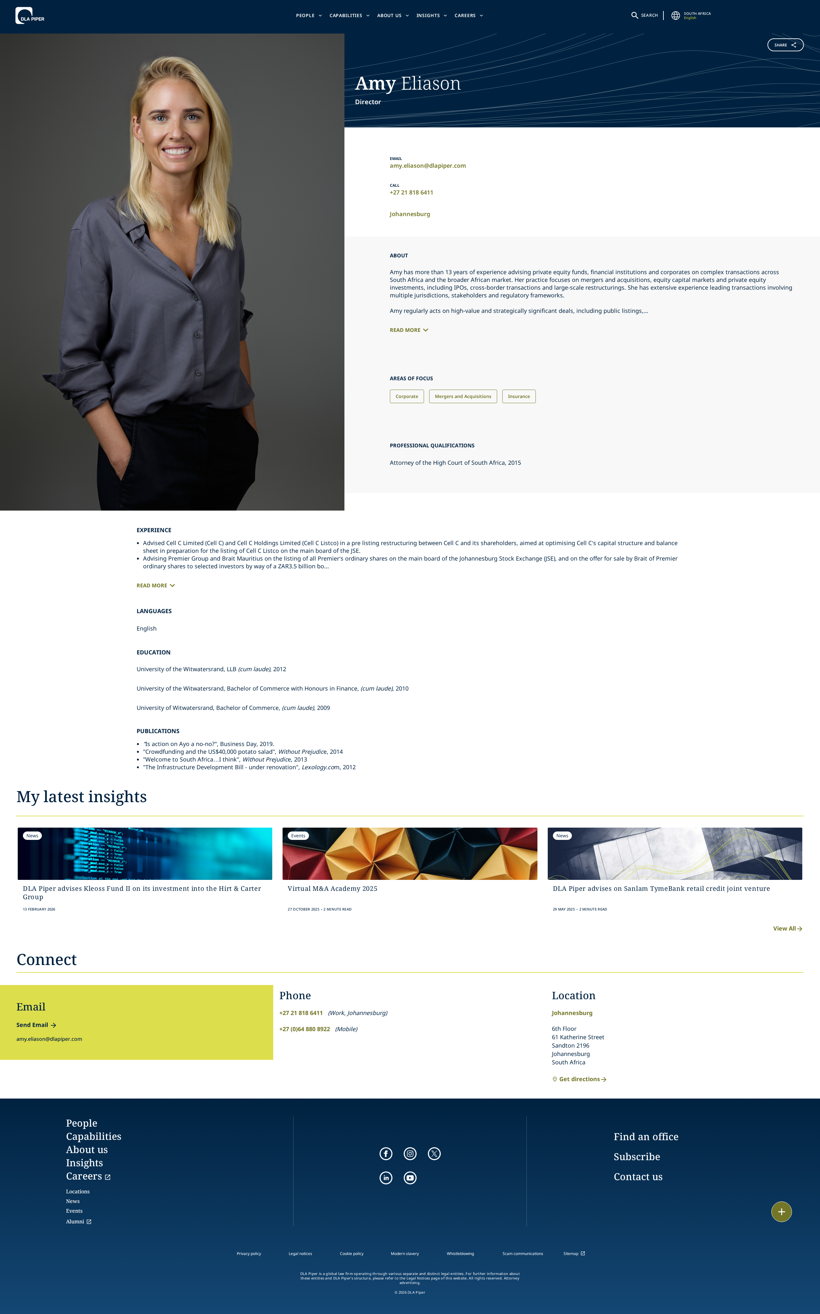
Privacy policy (249, 1253)
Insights (428, 15)
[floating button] (781, 1211)
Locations (78, 1191)
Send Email (32, 1025)
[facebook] (386, 1153)
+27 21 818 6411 (411, 192)
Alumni (75, 1221)
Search (650, 15)
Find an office (646, 1136)
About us (389, 15)
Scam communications (523, 1253)
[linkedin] (386, 1177)
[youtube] (410, 1177)
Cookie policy (351, 1253)
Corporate (407, 396)
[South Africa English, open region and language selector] (676, 15)
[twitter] (434, 1153)
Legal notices (300, 1253)
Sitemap (571, 1253)
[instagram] (410, 1153)
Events (74, 1210)
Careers (465, 15)
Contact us (638, 1176)
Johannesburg (410, 214)
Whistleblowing (460, 1253)
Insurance (519, 396)
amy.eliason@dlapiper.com (428, 165)
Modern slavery (405, 1253)
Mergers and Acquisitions (463, 396)
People (305, 15)
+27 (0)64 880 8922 (304, 1029)
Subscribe (637, 1156)
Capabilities (346, 15)
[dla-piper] (31, 15)
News (73, 1201)
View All (784, 928)
